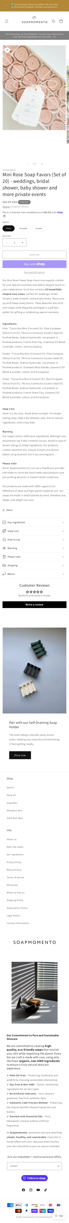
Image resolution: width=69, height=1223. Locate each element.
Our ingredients (15, 854)
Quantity (7, 235)
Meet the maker (15, 846)
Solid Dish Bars (15, 818)
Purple (25, 229)
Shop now (20, 755)
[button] (6, 21)
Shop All (11, 795)
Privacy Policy (14, 862)
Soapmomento (29, 1217)
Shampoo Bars (14, 810)
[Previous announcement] (6, 5)
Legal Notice (13, 915)
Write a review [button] (34, 604)
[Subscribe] (58, 1166)
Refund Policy (14, 869)
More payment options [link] (34, 272)
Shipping (6, 207)
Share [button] (9, 510)
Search (10, 787)
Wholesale (12, 885)
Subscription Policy (17, 907)
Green (41, 229)
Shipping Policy (15, 900)
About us (12, 839)
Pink (10, 229)
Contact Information (18, 923)
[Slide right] (42, 163)
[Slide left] (27, 163)
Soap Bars (12, 802)
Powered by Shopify (44, 1217)
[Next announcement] (62, 5)
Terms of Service (15, 877)
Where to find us (16, 892)
